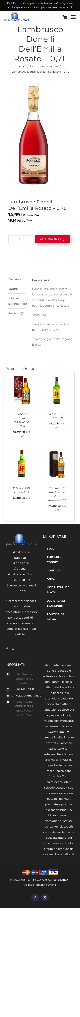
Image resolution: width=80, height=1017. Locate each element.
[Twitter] (12, 649)
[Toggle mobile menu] (73, 17)
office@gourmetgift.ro (24, 695)
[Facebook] (7, 649)
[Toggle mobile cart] (65, 17)
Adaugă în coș (52, 239)
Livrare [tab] (13, 288)
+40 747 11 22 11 (24, 689)
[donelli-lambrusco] (40, 133)
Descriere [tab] (14, 279)
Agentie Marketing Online (40, 884)
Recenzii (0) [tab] (16, 313)
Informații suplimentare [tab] (17, 300)
